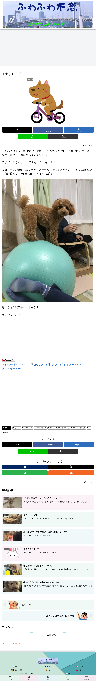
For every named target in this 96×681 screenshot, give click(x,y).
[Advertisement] (48, 48)
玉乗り (6, 432)
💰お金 (48, 670)
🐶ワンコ (7, 428)
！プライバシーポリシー (24, 673)
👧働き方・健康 (17, 670)
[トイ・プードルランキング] (8, 359)
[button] (63, 136)
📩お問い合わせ (72, 673)
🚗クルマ (79, 670)
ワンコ (52, 428)
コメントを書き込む (48, 635)
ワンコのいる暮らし (79, 428)
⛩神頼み (48, 667)
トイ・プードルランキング (16, 364)
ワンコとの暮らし (63, 428)
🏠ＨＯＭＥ (16, 667)
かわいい (17, 428)
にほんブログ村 (11, 369)
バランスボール (41, 428)
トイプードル (28, 428)
